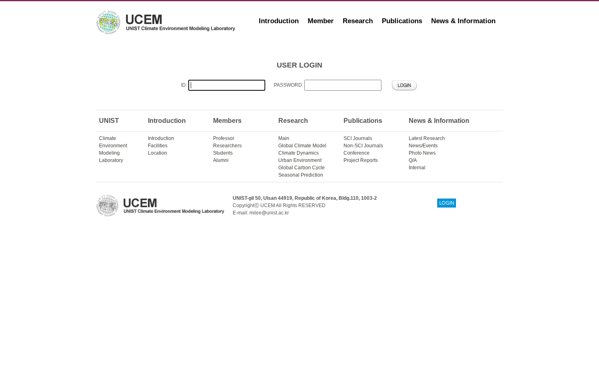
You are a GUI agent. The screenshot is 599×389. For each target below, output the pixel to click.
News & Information (463, 21)
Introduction (279, 21)
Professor (223, 138)
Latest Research (427, 138)
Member (321, 21)
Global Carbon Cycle (301, 167)
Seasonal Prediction (300, 175)
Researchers (227, 146)
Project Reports (361, 160)
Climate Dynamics (298, 153)
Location (157, 153)
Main (283, 138)
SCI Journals (358, 138)
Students (223, 153)
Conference (357, 153)
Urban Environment (300, 160)
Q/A (413, 160)
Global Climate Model (302, 146)
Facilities (157, 146)
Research (358, 21)
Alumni (221, 160)
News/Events (423, 146)
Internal (417, 167)
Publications (402, 21)
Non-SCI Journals (363, 146)
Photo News (422, 153)
